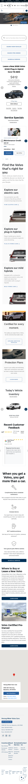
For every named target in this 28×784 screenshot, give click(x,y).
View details (14, 104)
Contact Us (7, 721)
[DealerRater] (9, 735)
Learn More (14, 379)
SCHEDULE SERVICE (14, 560)
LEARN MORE (14, 598)
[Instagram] (6, 735)
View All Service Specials (13, 120)
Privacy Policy (6, 772)
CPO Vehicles (4, 752)
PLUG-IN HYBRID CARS (11, 243)
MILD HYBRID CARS (10, 286)
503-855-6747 (12, 698)
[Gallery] (14, 18)
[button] (14, 675)
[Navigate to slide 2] (13, 25)
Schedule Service (13, 122)
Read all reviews (22, 432)
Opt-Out (21, 772)
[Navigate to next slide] (27, 18)
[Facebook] (3, 735)
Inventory (4, 743)
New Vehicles (4, 746)
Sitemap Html (14, 772)
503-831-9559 (11, 696)
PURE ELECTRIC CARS (11, 204)
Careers (10, 759)
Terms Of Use (10, 772)
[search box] (14, 38)
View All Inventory (13, 396)
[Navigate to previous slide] (1, 18)
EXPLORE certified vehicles (14, 341)
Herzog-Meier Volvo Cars (3, 772)
